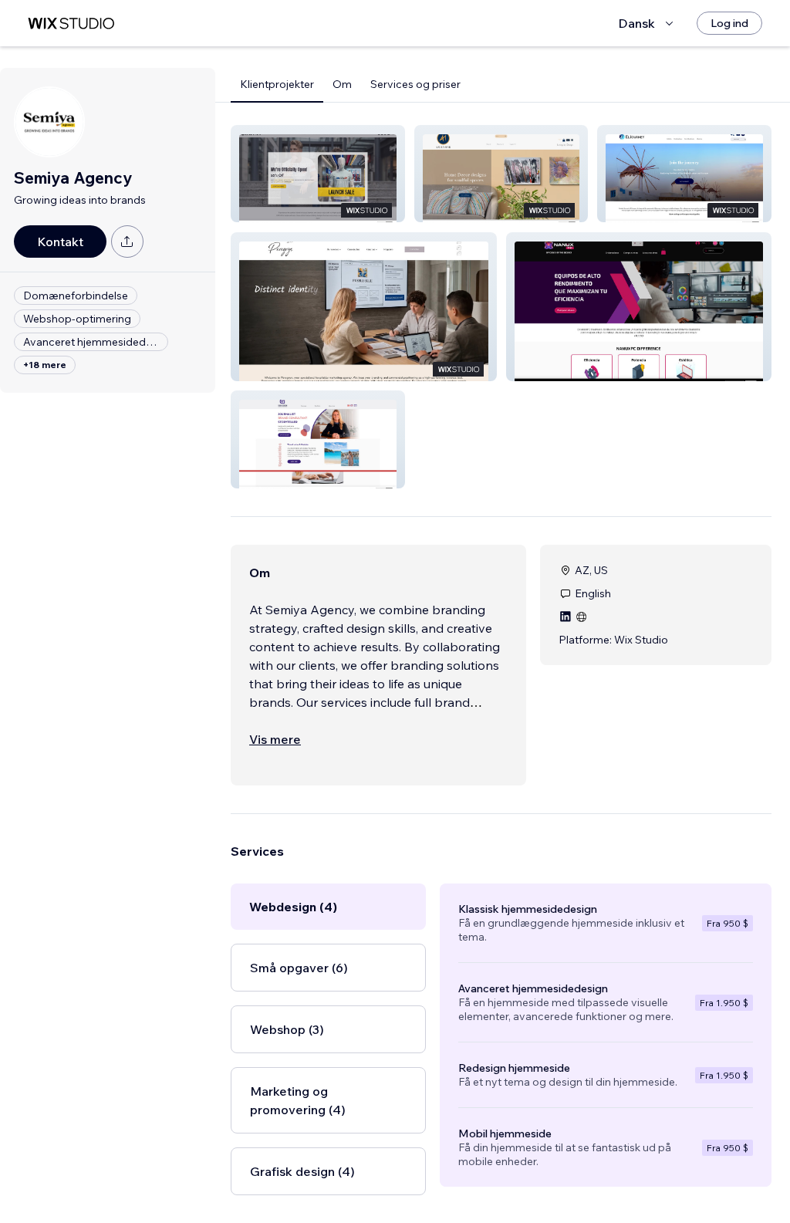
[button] (318, 173)
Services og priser (415, 84)
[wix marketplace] (71, 23)
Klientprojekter (277, 84)
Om (342, 84)
